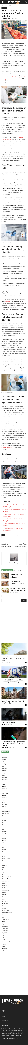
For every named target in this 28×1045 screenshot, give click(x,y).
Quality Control (5, 536)
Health (4, 849)
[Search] (26, 2)
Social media (5, 919)
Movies (4, 894)
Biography (4, 768)
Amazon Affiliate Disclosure (8, 1014)
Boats (3, 775)
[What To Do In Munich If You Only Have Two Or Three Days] (14, 693)
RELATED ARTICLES (7, 570)
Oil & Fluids (5, 903)
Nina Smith (3, 683)
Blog (3, 773)
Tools (3, 937)
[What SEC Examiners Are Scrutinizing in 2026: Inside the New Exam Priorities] (14, 649)
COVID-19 (4, 797)
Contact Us (4, 1016)
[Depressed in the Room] (14, 714)
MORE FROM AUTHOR (19, 570)
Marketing (4, 885)
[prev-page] (2, 596)
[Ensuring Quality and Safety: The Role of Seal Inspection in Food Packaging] (5, 590)
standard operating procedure (16, 536)
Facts (3, 815)
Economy (4, 804)
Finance (4, 824)
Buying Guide (5, 779)
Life (3, 874)
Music (3, 899)
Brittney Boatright (6, 18)
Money (4, 892)
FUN (3, 829)
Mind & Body (5, 890)
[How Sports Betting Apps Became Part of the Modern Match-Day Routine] (14, 733)
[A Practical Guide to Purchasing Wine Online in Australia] (5, 583)
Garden (4, 840)
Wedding (4, 948)
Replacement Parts (7, 912)
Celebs (4, 786)
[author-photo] (14, 560)
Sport (3, 921)
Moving (4, 897)
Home (2, 5)
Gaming (4, 838)
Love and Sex (5, 879)
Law (3, 870)
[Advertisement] (14, 622)
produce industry (20, 535)
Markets (4, 888)
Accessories (5, 755)
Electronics (5, 809)
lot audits (14, 535)
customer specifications (7, 447)
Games (4, 836)
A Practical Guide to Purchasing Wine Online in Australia (17, 583)
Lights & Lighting (6, 876)
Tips (3, 935)
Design (4, 802)
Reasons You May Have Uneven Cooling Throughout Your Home (21, 544)
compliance (8, 535)
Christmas (4, 791)
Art (3, 761)
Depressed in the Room (9, 722)
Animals (4, 759)
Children (4, 788)
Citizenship (5, 793)
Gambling (4, 833)
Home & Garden (6, 858)
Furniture (4, 831)
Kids (3, 867)
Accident (4, 757)
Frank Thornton (4, 705)
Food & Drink (8, 5)
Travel (3, 939)
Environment (5, 813)
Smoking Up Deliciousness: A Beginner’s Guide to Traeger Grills (6, 545)
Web (3, 946)
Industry (4, 865)
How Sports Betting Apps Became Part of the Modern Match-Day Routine (13, 743)
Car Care (4, 782)
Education (4, 806)
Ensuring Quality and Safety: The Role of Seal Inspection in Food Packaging (18, 590)
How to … (4, 863)
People (4, 906)
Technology (5, 930)
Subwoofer (5, 926)
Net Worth (5, 901)
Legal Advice (5, 872)
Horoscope (5, 860)
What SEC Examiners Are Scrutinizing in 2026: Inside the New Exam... (13, 659)
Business (4, 777)
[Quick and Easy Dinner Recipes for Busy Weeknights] (5, 576)
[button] (2, 2)
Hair (3, 847)
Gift (3, 842)
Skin (3, 917)
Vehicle (4, 944)
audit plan (8, 301)
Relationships (5, 910)
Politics (4, 908)
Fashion (4, 820)
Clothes (4, 795)
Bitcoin (4, 770)
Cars (3, 784)
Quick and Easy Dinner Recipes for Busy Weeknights (16, 575)
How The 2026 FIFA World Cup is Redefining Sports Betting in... (12, 681)
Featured (4, 822)
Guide (3, 845)
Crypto (4, 800)
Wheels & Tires (6, 951)
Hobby (4, 854)
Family (4, 818)
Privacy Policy (4, 1020)
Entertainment (6, 811)
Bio (3, 766)
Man (3, 883)
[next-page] (5, 596)
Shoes (3, 915)
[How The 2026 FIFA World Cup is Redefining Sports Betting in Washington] (14, 672)
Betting (4, 764)
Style (3, 924)
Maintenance (5, 881)
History (4, 851)
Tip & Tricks (5, 933)
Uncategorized (6, 942)
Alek (2, 662)
